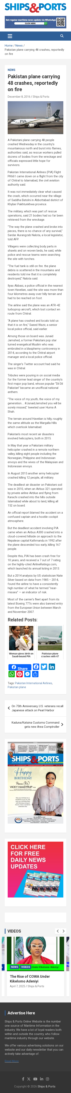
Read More (12, 1061)
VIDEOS (14, 931)
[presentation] (58, 931)
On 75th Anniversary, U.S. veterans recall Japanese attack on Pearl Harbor (37, 708)
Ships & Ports (41, 96)
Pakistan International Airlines (33, 683)
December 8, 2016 (19, 96)
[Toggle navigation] (10, 36)
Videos (25, 967)
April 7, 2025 (17, 986)
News (11, 70)
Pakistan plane (17, 687)
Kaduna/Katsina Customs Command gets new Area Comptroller (35, 725)
